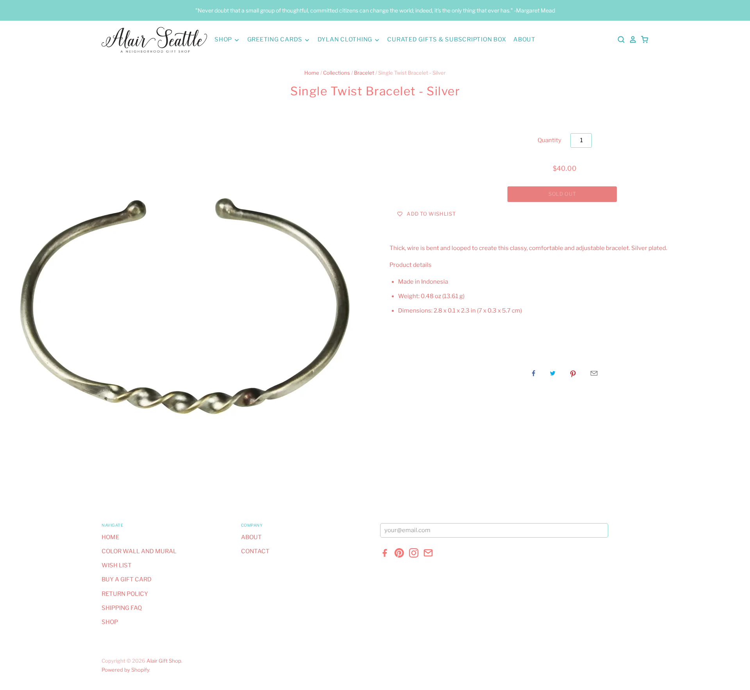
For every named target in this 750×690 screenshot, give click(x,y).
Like (534, 373)
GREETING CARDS (275, 39)
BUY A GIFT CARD (127, 579)
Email (594, 373)
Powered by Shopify (125, 670)
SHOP (224, 39)
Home (311, 73)
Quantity (549, 140)
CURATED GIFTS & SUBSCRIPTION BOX (446, 39)
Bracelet (364, 73)
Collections (336, 73)
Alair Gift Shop (163, 661)
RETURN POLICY (125, 593)
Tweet (553, 373)
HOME (110, 537)
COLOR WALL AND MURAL (139, 551)
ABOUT (524, 39)
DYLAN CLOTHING (346, 39)
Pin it (573, 373)
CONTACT (255, 551)
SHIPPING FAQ (122, 607)
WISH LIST (117, 565)
